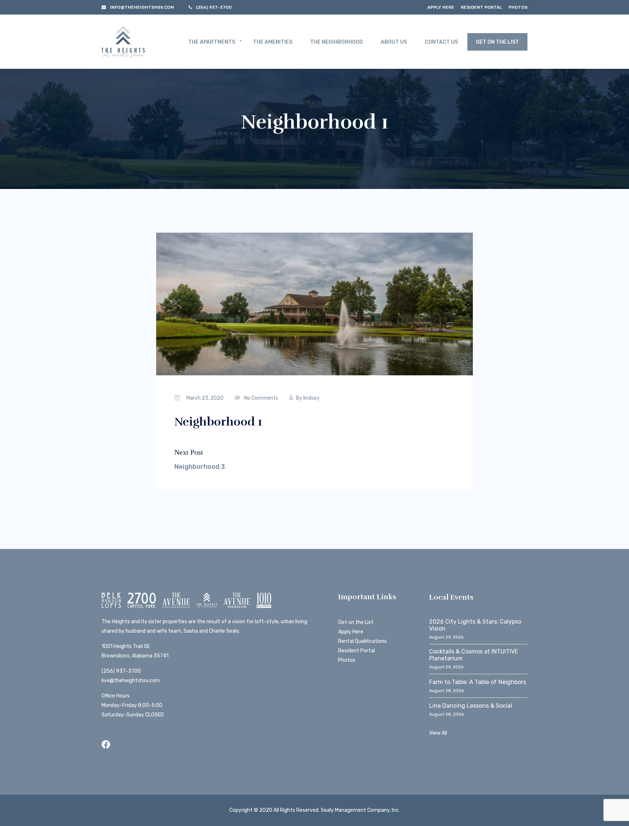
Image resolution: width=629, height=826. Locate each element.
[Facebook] (106, 744)
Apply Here (440, 7)
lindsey (311, 398)
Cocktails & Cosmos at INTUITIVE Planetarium (473, 655)
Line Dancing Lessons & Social (470, 705)
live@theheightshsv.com (131, 680)
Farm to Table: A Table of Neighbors (477, 682)
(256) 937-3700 (121, 671)
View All (438, 733)
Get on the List (355, 622)
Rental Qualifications (362, 641)
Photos (518, 7)
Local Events (451, 597)
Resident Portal (481, 7)
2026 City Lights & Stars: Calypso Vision (475, 625)
